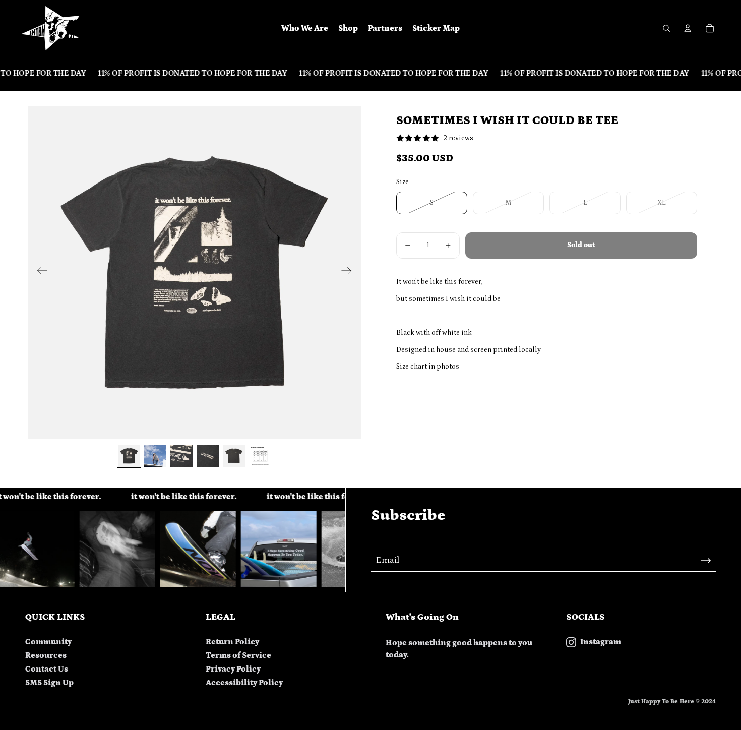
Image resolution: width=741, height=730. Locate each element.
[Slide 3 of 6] (181, 456)
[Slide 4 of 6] (208, 456)
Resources (46, 655)
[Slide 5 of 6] (234, 456)
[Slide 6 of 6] (260, 456)
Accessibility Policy (244, 682)
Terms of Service (238, 655)
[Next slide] (349, 272)
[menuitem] (304, 28)
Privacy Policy (233, 669)
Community (48, 641)
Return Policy (232, 641)
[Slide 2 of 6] (155, 456)
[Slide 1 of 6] (129, 456)
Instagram (600, 641)
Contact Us (46, 669)
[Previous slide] (39, 272)
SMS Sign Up (49, 682)
